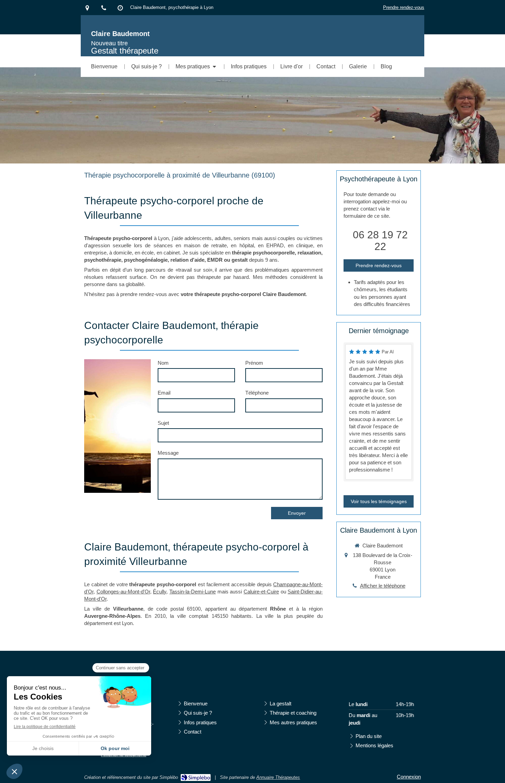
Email (164, 393)
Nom (163, 363)
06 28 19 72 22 (380, 240)
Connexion (409, 777)
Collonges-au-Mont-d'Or (123, 591)
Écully (159, 591)
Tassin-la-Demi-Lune (192, 591)
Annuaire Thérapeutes (278, 777)
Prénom (254, 363)
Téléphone (257, 393)
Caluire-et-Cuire (261, 591)
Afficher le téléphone (382, 586)
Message (168, 453)
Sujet (163, 423)
